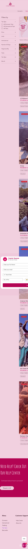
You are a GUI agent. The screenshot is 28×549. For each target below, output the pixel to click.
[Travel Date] (4, 274)
